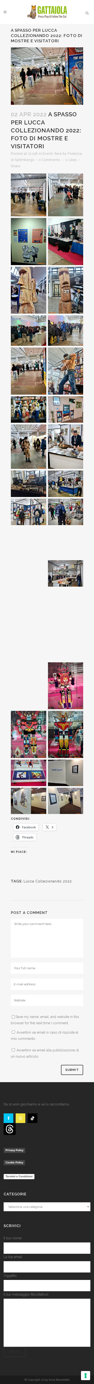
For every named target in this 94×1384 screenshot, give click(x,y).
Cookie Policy (14, 1162)
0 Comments (49, 160)
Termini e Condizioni (19, 1176)
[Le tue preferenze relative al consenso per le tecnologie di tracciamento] (85, 1375)
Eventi (48, 153)
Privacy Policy (14, 1150)
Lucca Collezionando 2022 (48, 881)
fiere (58, 153)
